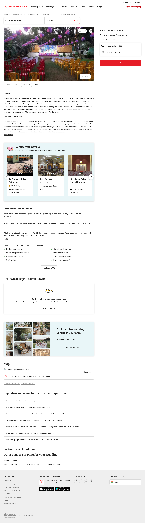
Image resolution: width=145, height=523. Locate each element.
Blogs (99, 7)
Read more (8, 135)
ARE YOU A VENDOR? (133, 3)
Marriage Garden (17, 464)
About (8, 85)
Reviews (26, 85)
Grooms (91, 7)
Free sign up (136, 7)
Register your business (12, 490)
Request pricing (120, 63)
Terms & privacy (9, 484)
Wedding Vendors (69, 7)
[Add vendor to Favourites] (90, 31)
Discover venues (72, 347)
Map (36, 85)
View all (85, 76)
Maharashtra (46, 14)
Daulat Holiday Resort (27, 449)
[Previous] (6, 176)
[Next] (91, 176)
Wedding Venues (52, 7)
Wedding (7, 14)
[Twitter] (81, 481)
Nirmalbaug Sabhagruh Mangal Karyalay (80, 180)
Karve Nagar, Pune (110, 39)
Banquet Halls (33, 14)
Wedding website (10, 504)
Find (76, 20)
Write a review (49, 308)
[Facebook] (76, 481)
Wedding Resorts (33, 464)
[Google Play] (62, 491)
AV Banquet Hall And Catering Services (18, 180)
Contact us (7, 481)
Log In (127, 7)
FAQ (16, 85)
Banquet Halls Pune (28, 383)
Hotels (6, 464)
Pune (56, 14)
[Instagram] (91, 481)
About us (7, 494)
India (116, 482)
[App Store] (46, 491)
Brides (82, 7)
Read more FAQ (49, 268)
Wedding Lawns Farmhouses (52, 464)
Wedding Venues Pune (11, 383)
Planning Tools (37, 7)
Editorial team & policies (12, 497)
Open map (87, 372)
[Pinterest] (86, 481)
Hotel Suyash (45, 179)
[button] (49, 298)
